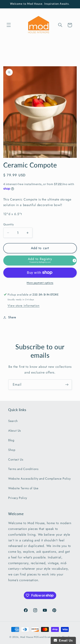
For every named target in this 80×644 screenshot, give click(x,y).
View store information (24, 305)
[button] (8, 25)
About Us (14, 430)
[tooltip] (74, 260)
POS (36, 637)
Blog (11, 440)
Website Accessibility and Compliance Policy (39, 478)
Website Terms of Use (23, 488)
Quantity (8, 224)
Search (13, 421)
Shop (11, 450)
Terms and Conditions (23, 469)
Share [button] (12, 317)
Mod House (26, 637)
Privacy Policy (17, 498)
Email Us (65, 640)
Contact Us (15, 459)
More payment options (40, 283)
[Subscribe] (67, 384)
